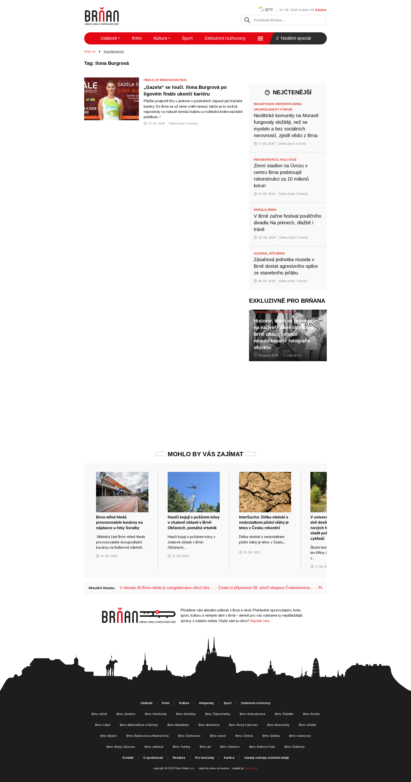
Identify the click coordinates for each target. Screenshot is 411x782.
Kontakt (127, 757)
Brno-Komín (311, 714)
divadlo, (261, 209)
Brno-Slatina (271, 736)
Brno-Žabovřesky (217, 714)
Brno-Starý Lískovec (121, 746)
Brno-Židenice (294, 746)
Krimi (137, 38)
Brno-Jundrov (126, 714)
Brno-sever (218, 736)
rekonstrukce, (267, 159)
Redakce (179, 757)
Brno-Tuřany (181, 746)
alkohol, (261, 253)
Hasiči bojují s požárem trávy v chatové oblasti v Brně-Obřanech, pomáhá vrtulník (194, 522)
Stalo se (90, 51)
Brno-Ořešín (307, 725)
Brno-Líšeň (102, 725)
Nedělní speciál (296, 38)
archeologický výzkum (273, 109)
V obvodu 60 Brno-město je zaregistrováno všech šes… (166, 588)
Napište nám (259, 621)
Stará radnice (281, 312)
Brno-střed (99, 714)
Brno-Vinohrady (156, 714)
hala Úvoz (288, 159)
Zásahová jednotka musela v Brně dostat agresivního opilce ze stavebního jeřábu (286, 266)
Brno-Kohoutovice (252, 714)
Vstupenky (206, 703)
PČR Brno (277, 253)
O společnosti (153, 757)
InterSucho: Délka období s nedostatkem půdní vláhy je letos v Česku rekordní (264, 522)
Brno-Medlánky (178, 725)
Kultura (160, 38)
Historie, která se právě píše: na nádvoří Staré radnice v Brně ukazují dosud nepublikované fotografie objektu (286, 334)
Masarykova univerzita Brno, (278, 104)
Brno (272, 209)
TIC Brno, (261, 312)
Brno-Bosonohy (278, 725)
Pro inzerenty (204, 757)
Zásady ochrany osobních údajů (266, 757)
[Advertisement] (288, 397)
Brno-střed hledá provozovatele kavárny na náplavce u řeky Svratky (119, 522)
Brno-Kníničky (186, 714)
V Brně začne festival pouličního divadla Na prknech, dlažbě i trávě (287, 222)
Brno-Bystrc (108, 736)
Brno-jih (205, 746)
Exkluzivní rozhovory (225, 38)
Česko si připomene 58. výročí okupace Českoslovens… (265, 588)
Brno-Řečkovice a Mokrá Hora (148, 736)
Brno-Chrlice (244, 736)
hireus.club (251, 768)
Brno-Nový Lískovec (243, 725)
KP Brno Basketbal (171, 80)
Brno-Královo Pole (262, 746)
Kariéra (229, 757)
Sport (187, 38)
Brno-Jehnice (154, 746)
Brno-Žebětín (284, 714)
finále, (149, 80)
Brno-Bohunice (209, 725)
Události (108, 38)
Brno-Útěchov (230, 746)
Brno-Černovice (189, 736)
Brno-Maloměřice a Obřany (139, 725)
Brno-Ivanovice (300, 736)
